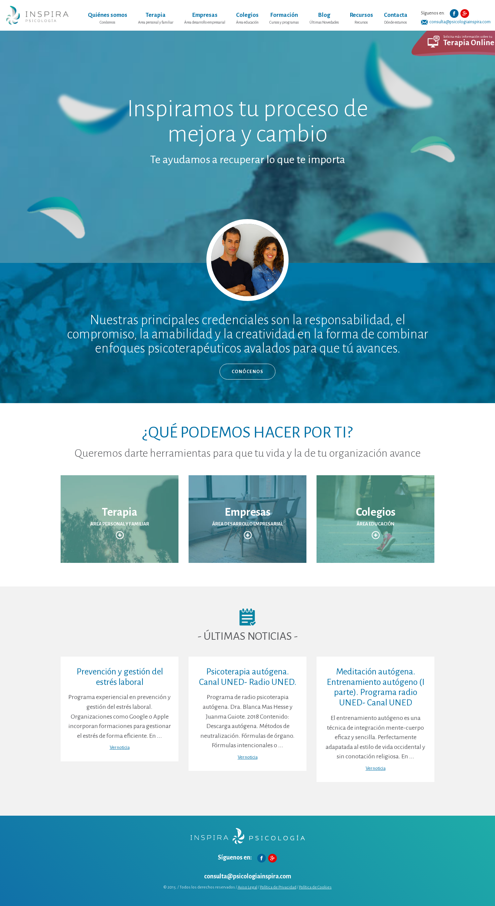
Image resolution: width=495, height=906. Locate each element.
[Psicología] (37, 15)
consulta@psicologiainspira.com (247, 876)
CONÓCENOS (248, 371)
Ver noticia (120, 747)
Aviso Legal (247, 887)
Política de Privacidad (278, 887)
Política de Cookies (315, 887)
